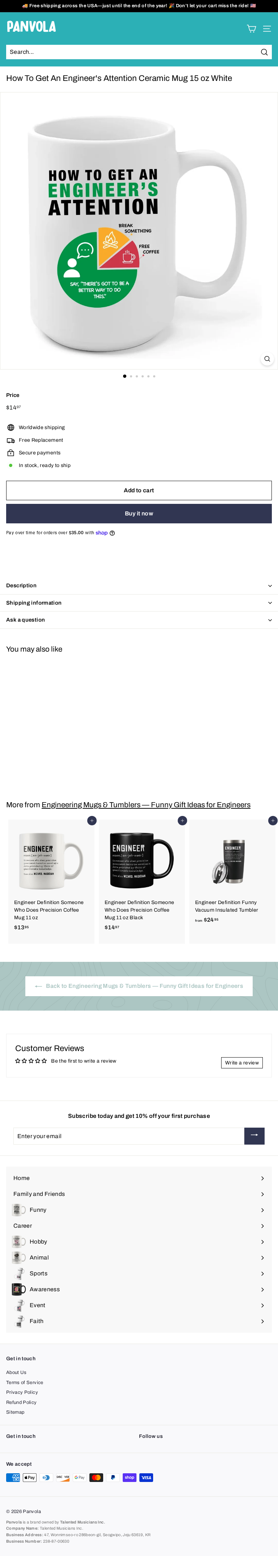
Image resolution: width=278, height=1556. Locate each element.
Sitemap (15, 1412)
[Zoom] (267, 359)
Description (21, 585)
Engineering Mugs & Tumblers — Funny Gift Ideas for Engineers (146, 805)
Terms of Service (24, 1382)
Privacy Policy (22, 1392)
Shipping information (34, 603)
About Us (16, 1372)
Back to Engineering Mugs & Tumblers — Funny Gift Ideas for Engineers (144, 986)
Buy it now (139, 513)
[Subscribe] (254, 1136)
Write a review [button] (242, 1063)
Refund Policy (21, 1402)
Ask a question (25, 620)
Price (13, 395)
